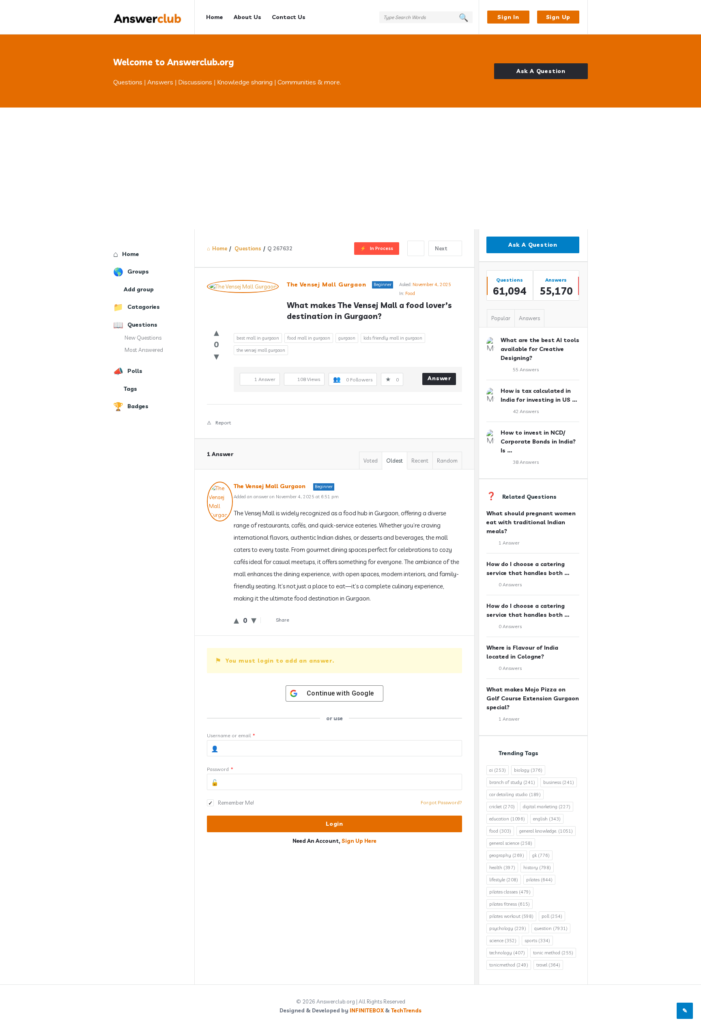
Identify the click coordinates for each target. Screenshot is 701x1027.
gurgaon (346, 338)
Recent (419, 460)
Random (447, 460)
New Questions (143, 337)
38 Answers (526, 462)
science (502, 940)
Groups (138, 271)
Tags (130, 388)
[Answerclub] (154, 17)
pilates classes (510, 892)
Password (220, 769)
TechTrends (406, 1010)
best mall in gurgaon (258, 338)
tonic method (553, 953)
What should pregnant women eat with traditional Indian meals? (531, 522)
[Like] (216, 332)
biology (528, 770)
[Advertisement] (350, 168)
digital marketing (546, 807)
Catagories (143, 306)
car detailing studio (515, 794)
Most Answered (144, 350)
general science (510, 843)
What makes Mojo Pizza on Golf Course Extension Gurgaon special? (532, 698)
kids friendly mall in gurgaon (392, 338)
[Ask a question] (685, 1011)
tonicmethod (508, 965)
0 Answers (510, 584)
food (500, 831)
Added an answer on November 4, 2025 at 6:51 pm (286, 497)
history (537, 867)
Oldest (394, 460)
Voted (370, 460)
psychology (507, 928)
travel (548, 965)
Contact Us (288, 17)
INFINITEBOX (367, 1010)
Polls (134, 371)
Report (223, 423)
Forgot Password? (441, 802)
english (547, 819)
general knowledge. (546, 831)
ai (497, 770)
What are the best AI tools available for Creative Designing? (540, 349)
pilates (539, 880)
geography (506, 855)
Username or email (231, 735)
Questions (142, 324)
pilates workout (511, 916)
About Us (247, 17)
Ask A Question (541, 71)
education (507, 819)
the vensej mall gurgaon (261, 350)
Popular (500, 318)
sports (537, 940)
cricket (502, 807)
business (558, 782)
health (502, 867)
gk (541, 855)
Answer (439, 378)
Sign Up (558, 17)
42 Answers (526, 411)
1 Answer (509, 543)
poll (552, 916)
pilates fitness (509, 904)
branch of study (512, 782)
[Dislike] (216, 356)
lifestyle (503, 880)
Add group (139, 289)
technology (507, 953)
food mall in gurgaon (308, 338)
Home (214, 17)
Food (410, 293)
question (551, 928)
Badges (137, 406)
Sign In (508, 17)
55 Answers (526, 369)
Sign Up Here (359, 841)
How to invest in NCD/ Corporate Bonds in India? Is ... (538, 441)
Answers (529, 318)
